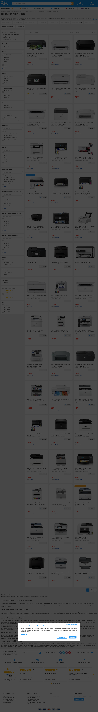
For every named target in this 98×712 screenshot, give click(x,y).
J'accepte (72, 637)
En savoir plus (24, 634)
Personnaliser (62, 637)
